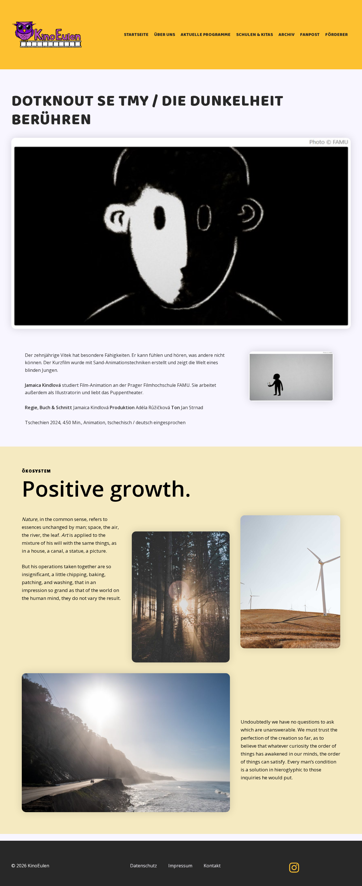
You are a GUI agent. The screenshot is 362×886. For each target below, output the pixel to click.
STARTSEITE (136, 34)
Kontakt (212, 866)
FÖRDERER (336, 34)
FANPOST (310, 34)
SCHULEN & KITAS (254, 34)
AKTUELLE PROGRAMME (205, 34)
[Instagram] (294, 867)
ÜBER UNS (164, 34)
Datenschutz (143, 866)
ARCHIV (286, 34)
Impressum (180, 866)
